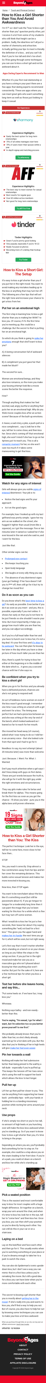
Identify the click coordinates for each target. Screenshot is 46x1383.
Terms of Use (23, 1358)
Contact (23, 1349)
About (23, 1345)
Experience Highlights (23, 133)
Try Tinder (23, 260)
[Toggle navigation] (3, 3)
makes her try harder (12, 935)
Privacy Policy (23, 1354)
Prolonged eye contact (16, 558)
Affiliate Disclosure (23, 1363)
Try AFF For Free (23, 208)
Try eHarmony (23, 157)
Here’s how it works (22, 1324)
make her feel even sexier (22, 1048)
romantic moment (11, 444)
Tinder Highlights (23, 237)
